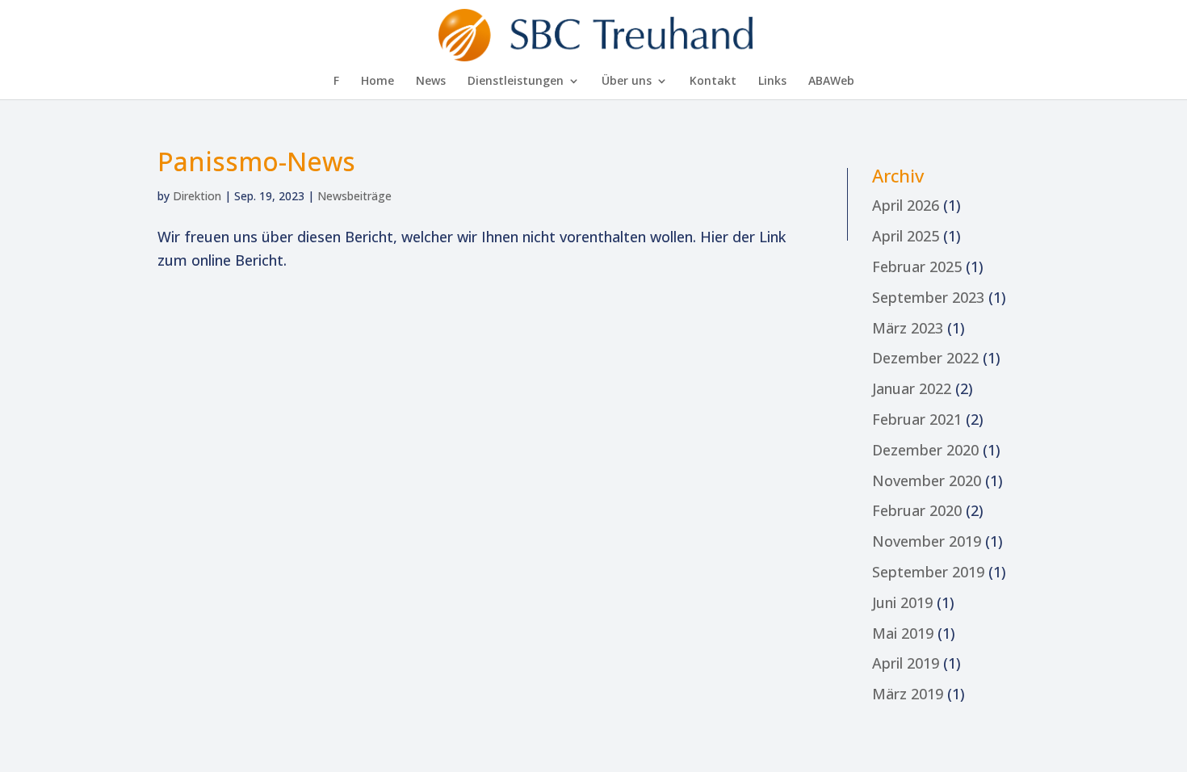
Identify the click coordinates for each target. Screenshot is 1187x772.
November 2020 (926, 480)
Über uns (627, 81)
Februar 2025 (917, 266)
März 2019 (907, 693)
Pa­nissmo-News (256, 161)
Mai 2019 (902, 633)
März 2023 (907, 328)
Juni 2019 (902, 602)
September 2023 (928, 297)
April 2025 (905, 235)
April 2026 (905, 205)
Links (772, 81)
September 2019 (928, 571)
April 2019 (905, 663)
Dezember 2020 (925, 449)
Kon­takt (713, 81)
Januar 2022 (911, 388)
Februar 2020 (917, 510)
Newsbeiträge (354, 195)
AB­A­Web (831, 81)
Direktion (197, 195)
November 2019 (926, 541)
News (431, 81)
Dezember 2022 (925, 357)
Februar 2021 (917, 419)
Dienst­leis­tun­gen (516, 81)
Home (377, 81)
